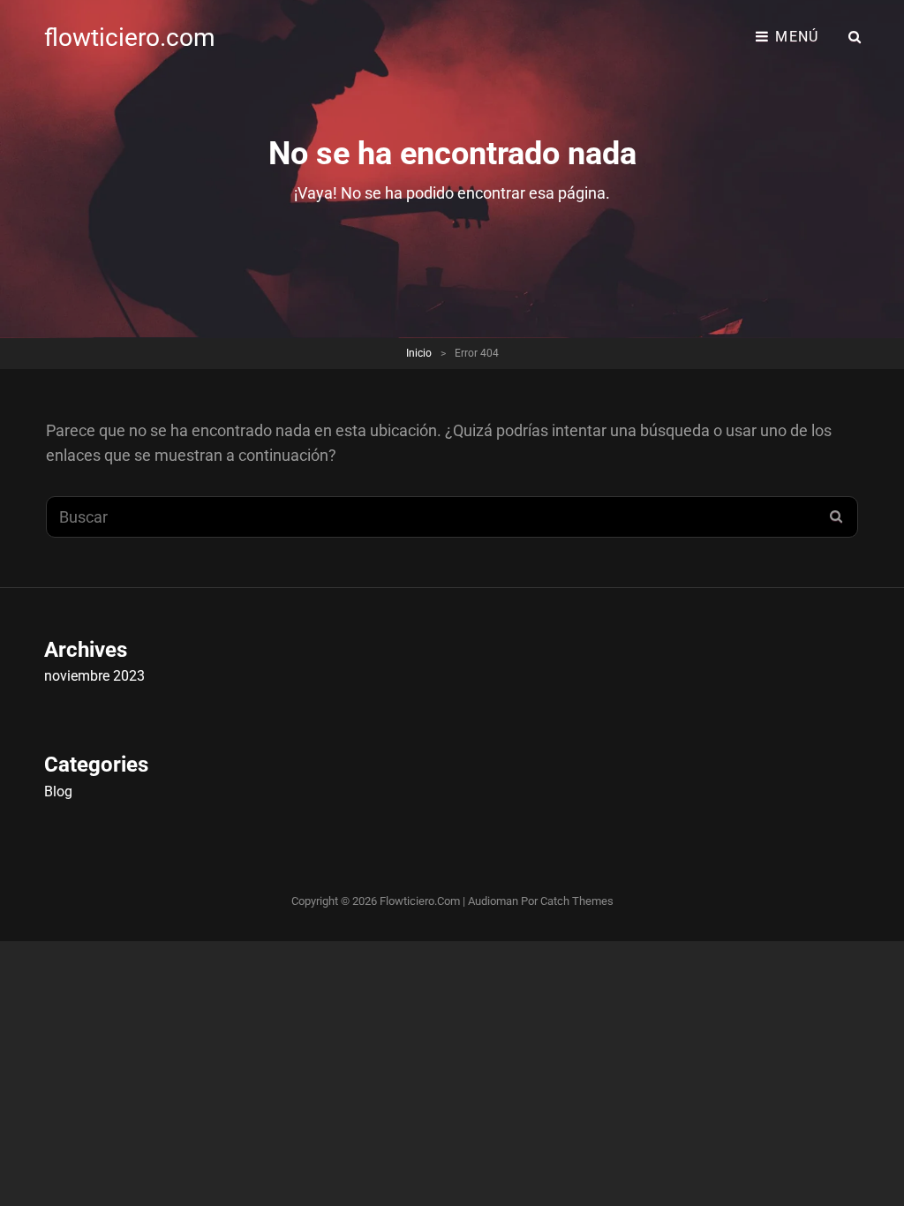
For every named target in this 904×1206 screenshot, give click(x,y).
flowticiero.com (129, 37)
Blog (58, 791)
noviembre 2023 (94, 675)
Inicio (419, 353)
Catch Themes (577, 901)
